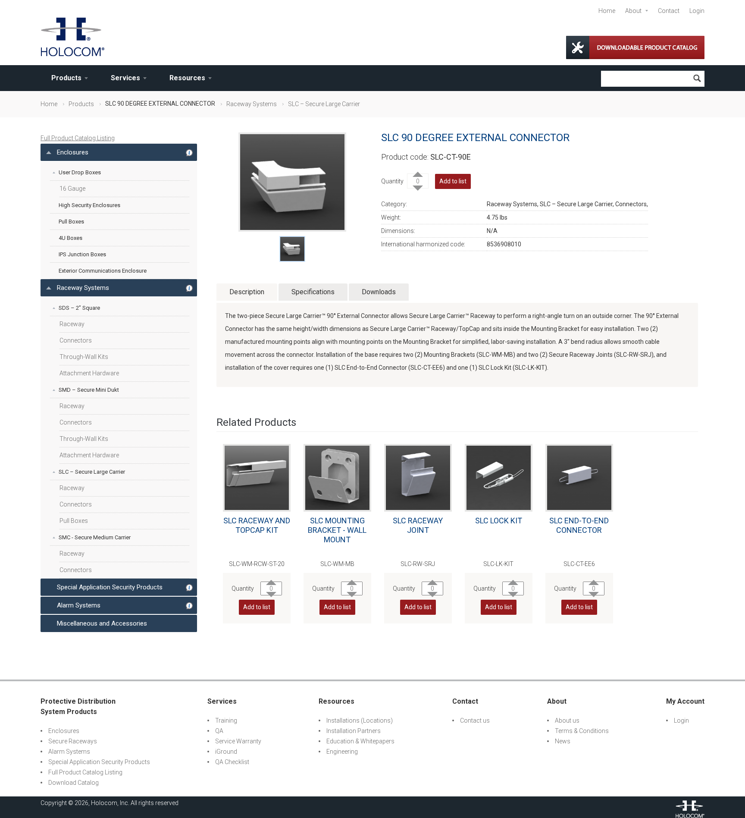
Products (66, 78)
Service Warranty (238, 741)
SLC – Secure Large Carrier (324, 104)
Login (696, 10)
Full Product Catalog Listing (78, 138)
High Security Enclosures (89, 205)
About (633, 10)
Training (226, 720)
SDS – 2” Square (79, 308)
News (562, 741)
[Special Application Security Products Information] (189, 583)
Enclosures (72, 152)
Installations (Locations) (359, 720)
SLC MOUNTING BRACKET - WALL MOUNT (337, 530)
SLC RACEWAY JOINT (418, 525)
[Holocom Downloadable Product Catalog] (635, 47)
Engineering (342, 751)
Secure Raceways (72, 741)
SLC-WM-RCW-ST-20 (257, 563)
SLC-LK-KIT (498, 563)
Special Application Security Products (110, 587)
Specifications (313, 292)
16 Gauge (72, 188)
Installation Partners (353, 730)
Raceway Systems (251, 104)
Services (125, 78)
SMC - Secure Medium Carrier (95, 537)
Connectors (75, 340)
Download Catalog (73, 782)
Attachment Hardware (89, 373)
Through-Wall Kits (83, 356)
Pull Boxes (71, 221)
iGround (226, 751)
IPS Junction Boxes (82, 254)
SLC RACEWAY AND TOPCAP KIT (256, 525)
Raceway (72, 324)
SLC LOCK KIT (498, 520)
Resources (187, 78)
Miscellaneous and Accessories (102, 623)
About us (567, 720)
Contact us (475, 720)
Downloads (379, 292)
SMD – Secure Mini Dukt (89, 390)
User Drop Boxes (80, 172)
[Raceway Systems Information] (189, 283)
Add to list (452, 181)
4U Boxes (70, 238)
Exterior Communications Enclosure (103, 270)
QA (219, 730)
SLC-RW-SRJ (418, 563)
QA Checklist (232, 761)
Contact (668, 10)
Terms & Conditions (582, 730)
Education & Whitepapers (360, 741)
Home (606, 10)
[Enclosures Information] (189, 148)
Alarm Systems (78, 605)
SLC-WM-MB (337, 563)
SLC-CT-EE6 (579, 563)
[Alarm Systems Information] (189, 601)
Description (246, 292)
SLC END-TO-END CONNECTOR (579, 525)
